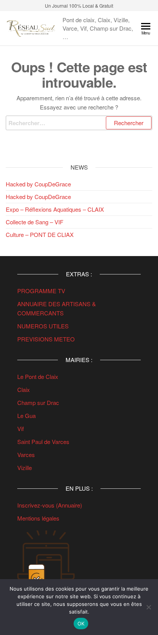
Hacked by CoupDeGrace (38, 184)
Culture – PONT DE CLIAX (40, 234)
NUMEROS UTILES (43, 326)
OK (81, 623)
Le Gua (27, 415)
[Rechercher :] (79, 123)
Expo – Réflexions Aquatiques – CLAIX (55, 209)
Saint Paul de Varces (43, 441)
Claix (23, 389)
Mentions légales (38, 518)
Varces (26, 455)
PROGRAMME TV (41, 291)
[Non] (148, 607)
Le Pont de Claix (37, 376)
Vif (20, 428)
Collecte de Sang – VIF (34, 222)
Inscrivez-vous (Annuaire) (49, 505)
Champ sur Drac (38, 402)
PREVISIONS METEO (46, 339)
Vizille (24, 468)
